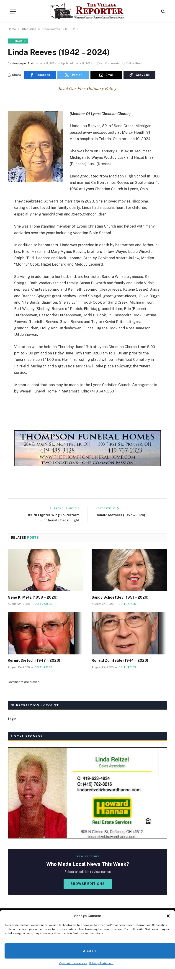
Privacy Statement (101, 963)
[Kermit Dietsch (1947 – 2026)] (45, 633)
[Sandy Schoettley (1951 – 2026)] (129, 570)
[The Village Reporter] (88, 11)
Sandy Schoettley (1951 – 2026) (120, 597)
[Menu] (13, 11)
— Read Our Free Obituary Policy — (87, 88)
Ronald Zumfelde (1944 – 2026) (120, 660)
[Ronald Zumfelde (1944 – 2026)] (129, 633)
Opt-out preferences (73, 963)
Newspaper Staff (23, 63)
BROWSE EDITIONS (87, 884)
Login (12, 719)
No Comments (110, 63)
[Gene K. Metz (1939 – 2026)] (45, 570)
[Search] (162, 11)
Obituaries (18, 41)
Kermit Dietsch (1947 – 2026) (34, 660)
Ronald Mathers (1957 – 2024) (120, 515)
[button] (168, 916)
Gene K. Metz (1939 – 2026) (33, 597)
